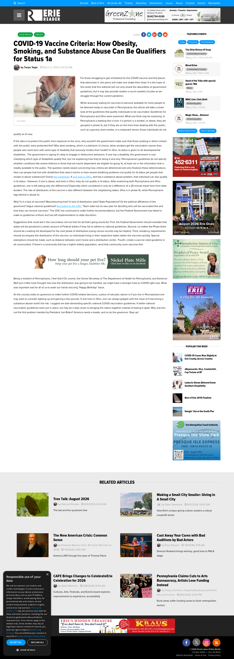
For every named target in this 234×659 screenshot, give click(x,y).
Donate (84, 3)
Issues (169, 3)
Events (201, 3)
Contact (190, 3)
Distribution (156, 3)
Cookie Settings (24, 636)
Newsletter (214, 3)
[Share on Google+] (154, 34)
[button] (27, 650)
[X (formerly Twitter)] (196, 643)
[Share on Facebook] (143, 34)
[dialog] (27, 613)
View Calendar (208, 131)
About (179, 3)
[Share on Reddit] (165, 34)
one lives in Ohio (82, 177)
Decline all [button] (37, 642)
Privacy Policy (214, 655)
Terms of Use (200, 655)
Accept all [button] (16, 642)
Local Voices (25, 34)
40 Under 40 (114, 3)
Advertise (141, 3)
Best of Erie (97, 3)
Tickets (129, 3)
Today (182, 42)
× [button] (47, 574)
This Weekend (207, 42)
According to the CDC (69, 206)
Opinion (39, 34)
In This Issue (213, 232)
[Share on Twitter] (149, 34)
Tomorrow (193, 42)
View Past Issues (181, 232)
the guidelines (61, 177)
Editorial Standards (184, 655)
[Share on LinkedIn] (159, 34)
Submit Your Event (187, 131)
